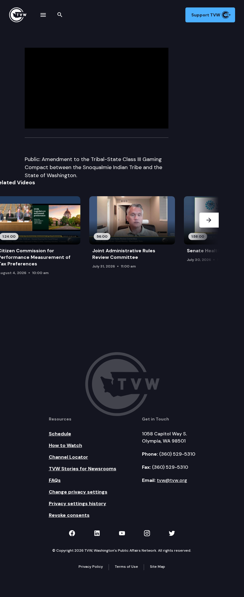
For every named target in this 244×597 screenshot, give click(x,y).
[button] (209, 241)
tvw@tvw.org (172, 480)
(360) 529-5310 (177, 454)
